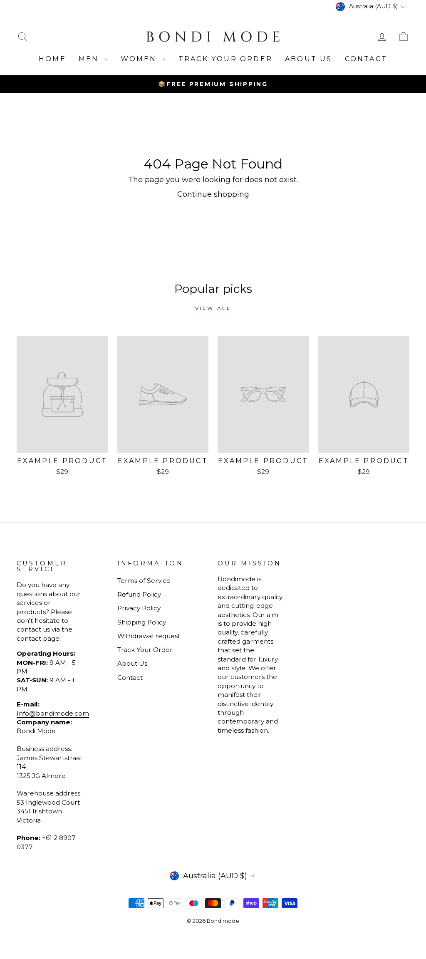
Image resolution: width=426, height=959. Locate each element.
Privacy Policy (139, 608)
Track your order (225, 59)
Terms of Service (144, 581)
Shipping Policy (141, 622)
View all (213, 308)
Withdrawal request (148, 636)
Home (52, 59)
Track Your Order (145, 650)
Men (90, 59)
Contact (366, 59)
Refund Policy (139, 594)
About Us (308, 59)
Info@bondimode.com (53, 713)
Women (140, 59)
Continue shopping (213, 194)
